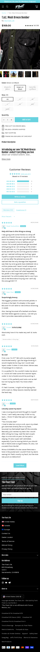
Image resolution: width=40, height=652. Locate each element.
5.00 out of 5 (26, 174)
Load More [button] (20, 465)
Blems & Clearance (31, 637)
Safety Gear (33, 633)
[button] (11, 181)
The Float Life (9, 21)
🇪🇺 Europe (6, 530)
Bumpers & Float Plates (23, 625)
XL (20, 104)
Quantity (5, 115)
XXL (32, 104)
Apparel (25, 633)
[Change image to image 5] (14, 74)
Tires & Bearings (7, 625)
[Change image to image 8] (35, 74)
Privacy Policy (7, 549)
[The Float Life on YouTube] (6, 583)
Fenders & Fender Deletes (11, 633)
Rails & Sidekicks (8, 629)
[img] (7, 223)
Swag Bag (5, 637)
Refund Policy (7, 545)
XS (8, 99)
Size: (5, 95)
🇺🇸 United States (8, 522)
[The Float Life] (20, 6)
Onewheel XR (27, 617)
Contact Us (6, 533)
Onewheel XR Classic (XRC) (11, 617)
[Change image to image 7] (28, 74)
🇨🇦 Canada (6, 526)
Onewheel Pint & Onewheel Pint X (13, 621)
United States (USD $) (13, 596)
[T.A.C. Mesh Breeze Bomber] (20, 49)
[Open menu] (3, 6)
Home (4, 13)
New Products (7, 642)
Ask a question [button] (20, 202)
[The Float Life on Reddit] (9, 583)
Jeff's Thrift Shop (16, 637)
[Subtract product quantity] (4, 119)
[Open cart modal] (36, 6)
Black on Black (7, 88)
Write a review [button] (20, 197)
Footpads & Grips (22, 629)
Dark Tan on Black (32, 88)
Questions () (21, 210)
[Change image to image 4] (6, 74)
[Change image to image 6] (21, 74)
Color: (10, 83)
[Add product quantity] (11, 119)
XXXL (8, 109)
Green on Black (20, 88)
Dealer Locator (7, 537)
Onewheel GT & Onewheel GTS (12, 613)
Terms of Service (8, 541)
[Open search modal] (7, 6)
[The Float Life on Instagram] (2, 583)
